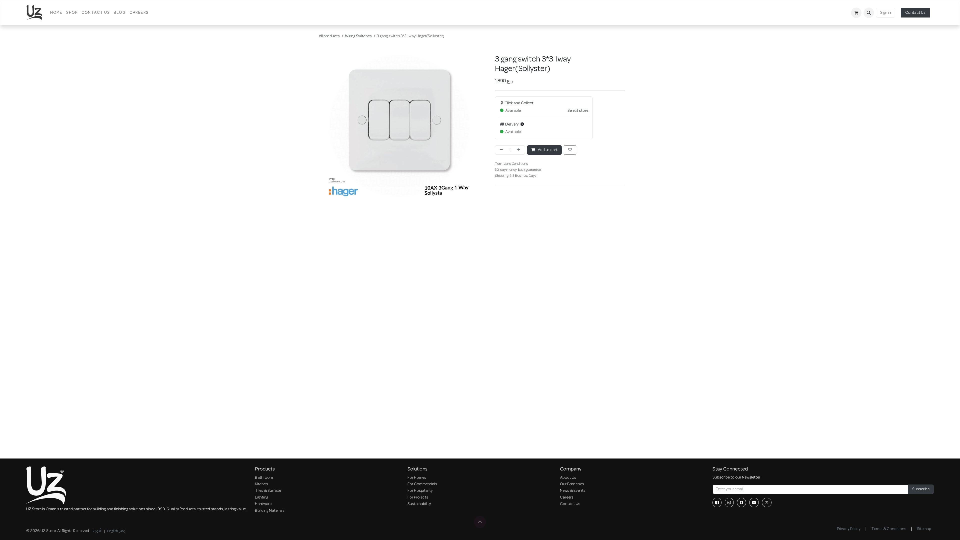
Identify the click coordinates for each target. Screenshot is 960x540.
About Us (568, 477)
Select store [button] (578, 111)
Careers (567, 497)
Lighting (261, 497)
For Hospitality (420, 491)
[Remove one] (500, 150)
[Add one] (520, 150)
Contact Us (915, 13)
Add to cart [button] (547, 150)
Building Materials (269, 511)
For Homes (417, 477)
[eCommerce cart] (856, 13)
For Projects (418, 497)
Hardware (263, 504)
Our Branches (572, 484)
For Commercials (422, 484)
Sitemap (924, 529)
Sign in (885, 13)
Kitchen (261, 484)
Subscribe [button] (921, 489)
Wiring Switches (358, 36)
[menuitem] (56, 13)
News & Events (573, 491)
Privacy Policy (848, 529)
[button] (869, 13)
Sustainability (419, 504)
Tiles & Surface (268, 491)
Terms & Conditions (888, 529)
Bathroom (264, 477)
